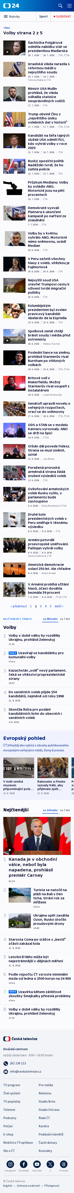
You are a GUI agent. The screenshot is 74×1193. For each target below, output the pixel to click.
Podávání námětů (51, 1134)
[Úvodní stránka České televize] (20, 1038)
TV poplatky (11, 1101)
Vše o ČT (9, 1151)
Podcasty (9, 1118)
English (7, 1185)
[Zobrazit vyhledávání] (60, 5)
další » (59, 606)
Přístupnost (51, 1185)
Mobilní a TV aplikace (18, 1142)
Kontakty (45, 1151)
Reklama (45, 1093)
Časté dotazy (48, 1142)
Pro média (46, 1085)
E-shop (8, 1134)
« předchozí (19, 606)
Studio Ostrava (49, 1110)
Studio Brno (47, 1101)
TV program (11, 1085)
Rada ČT (44, 1118)
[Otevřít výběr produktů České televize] (69, 5)
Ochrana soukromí (28, 1185)
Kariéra (44, 1126)
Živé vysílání (11, 1093)
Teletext (9, 1110)
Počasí (8, 1126)
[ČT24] (11, 5)
